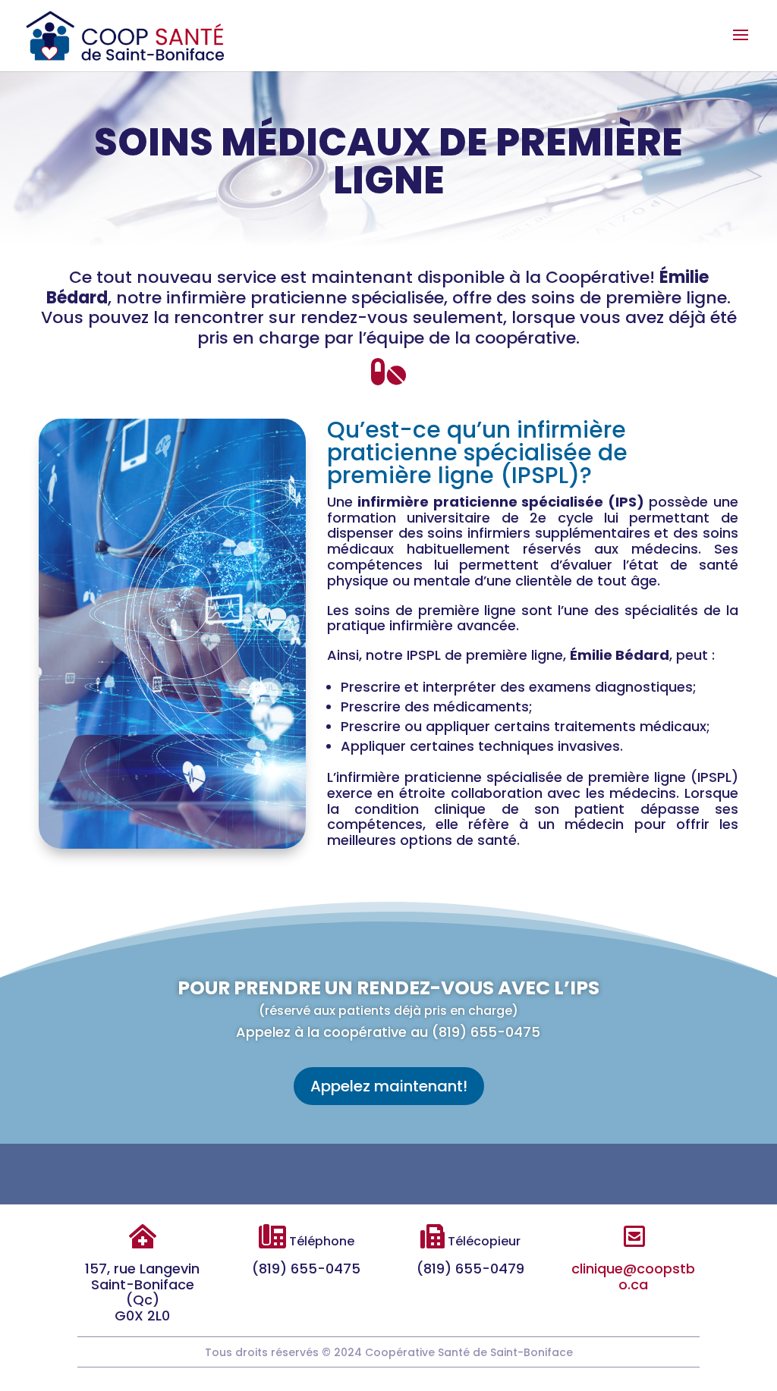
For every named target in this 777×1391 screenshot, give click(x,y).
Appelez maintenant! (388, 1086)
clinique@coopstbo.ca (633, 1276)
